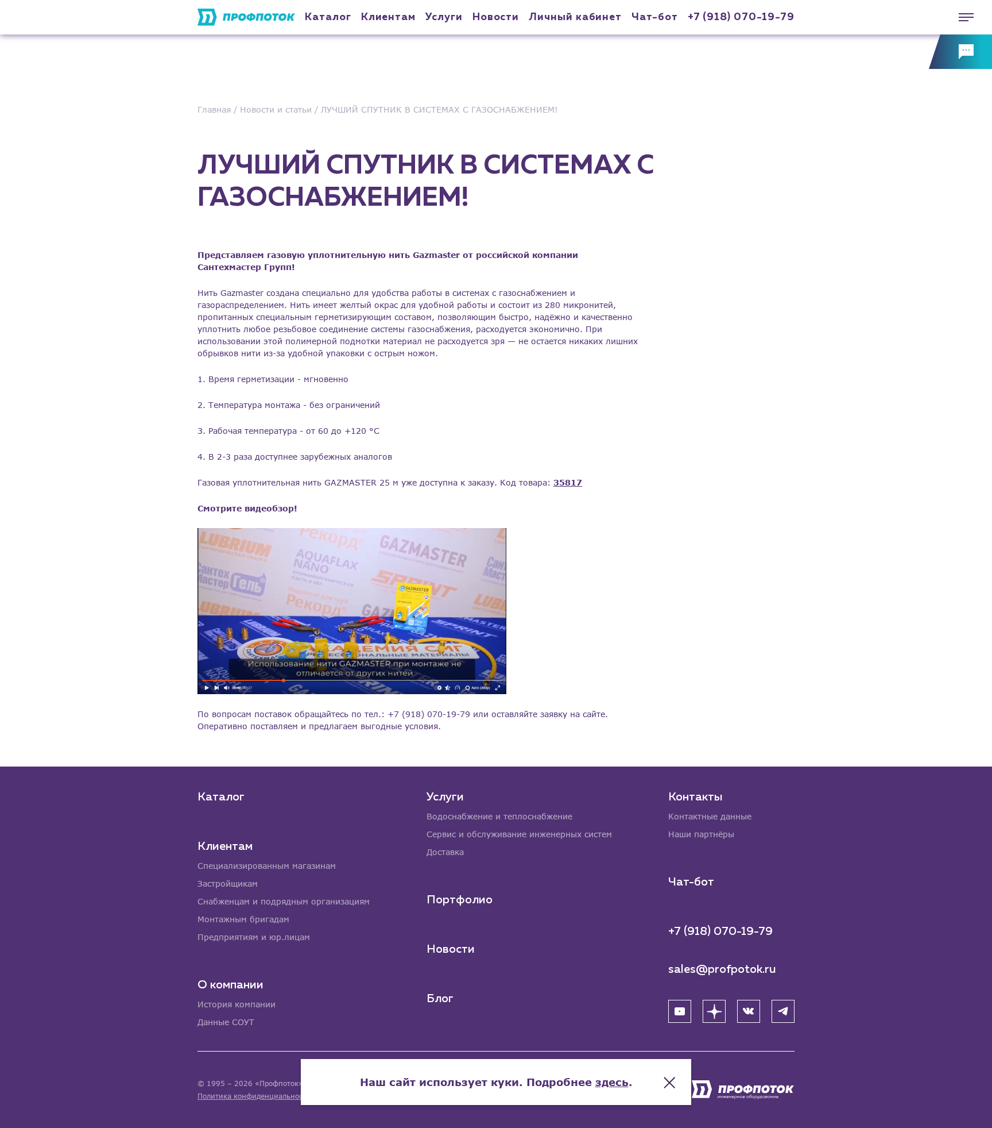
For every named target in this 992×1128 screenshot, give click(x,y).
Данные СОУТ (225, 1022)
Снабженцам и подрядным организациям (283, 901)
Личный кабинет (575, 17)
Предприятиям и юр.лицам (253, 937)
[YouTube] (679, 1011)
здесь (612, 1082)
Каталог (328, 17)
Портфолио (460, 900)
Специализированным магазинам (266, 866)
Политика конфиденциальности (254, 1096)
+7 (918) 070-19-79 (741, 17)
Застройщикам (227, 883)
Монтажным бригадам (243, 919)
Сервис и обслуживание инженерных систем (519, 834)
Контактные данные (709, 816)
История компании (236, 1004)
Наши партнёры (701, 834)
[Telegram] (783, 1011)
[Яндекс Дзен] (714, 1011)
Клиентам (388, 17)
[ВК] (748, 1011)
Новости (451, 949)
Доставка (445, 852)
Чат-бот (654, 17)
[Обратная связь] (960, 51)
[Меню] (960, 17)
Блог (440, 998)
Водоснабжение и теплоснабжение (499, 816)
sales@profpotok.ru (722, 969)
